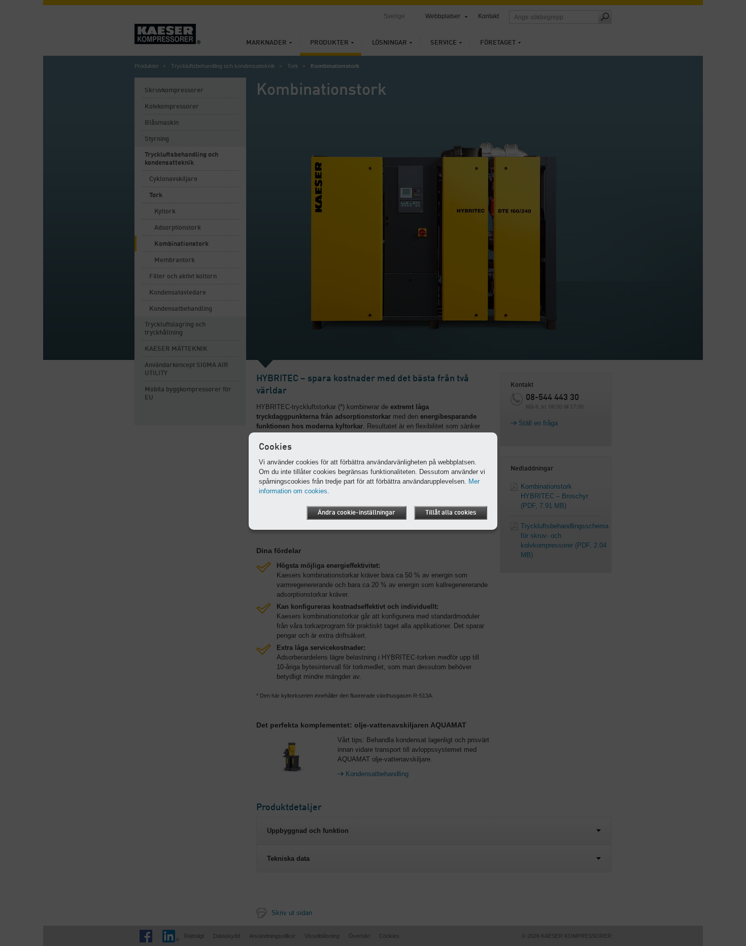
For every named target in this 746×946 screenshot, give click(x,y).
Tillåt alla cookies (450, 513)
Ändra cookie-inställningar (356, 513)
